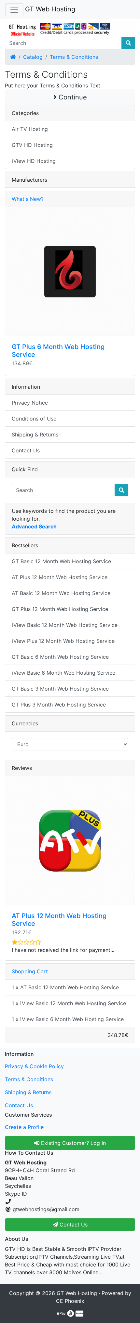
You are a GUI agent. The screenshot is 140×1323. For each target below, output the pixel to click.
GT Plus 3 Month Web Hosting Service (59, 704)
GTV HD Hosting (32, 145)
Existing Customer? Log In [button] (72, 1143)
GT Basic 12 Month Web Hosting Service (61, 561)
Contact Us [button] (73, 1224)
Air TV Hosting (30, 129)
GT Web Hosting (50, 9)
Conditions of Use (34, 418)
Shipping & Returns (35, 434)
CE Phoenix (70, 1301)
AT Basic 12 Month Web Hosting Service (61, 593)
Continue (72, 97)
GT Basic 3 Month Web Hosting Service (60, 688)
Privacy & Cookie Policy (34, 1066)
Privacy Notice (30, 402)
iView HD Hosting (34, 161)
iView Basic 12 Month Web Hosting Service (65, 625)
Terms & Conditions (74, 57)
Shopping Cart (30, 971)
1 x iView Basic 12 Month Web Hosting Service (69, 1003)
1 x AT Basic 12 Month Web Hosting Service (65, 987)
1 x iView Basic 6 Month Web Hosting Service (68, 1019)
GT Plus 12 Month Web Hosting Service (60, 609)
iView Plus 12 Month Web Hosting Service (63, 641)
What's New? (28, 199)
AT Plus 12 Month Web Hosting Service (59, 577)
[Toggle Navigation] (14, 9)
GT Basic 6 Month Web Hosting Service (60, 657)
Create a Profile (24, 1127)
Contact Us (26, 450)
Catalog (33, 57)
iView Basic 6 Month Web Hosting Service (63, 672)
